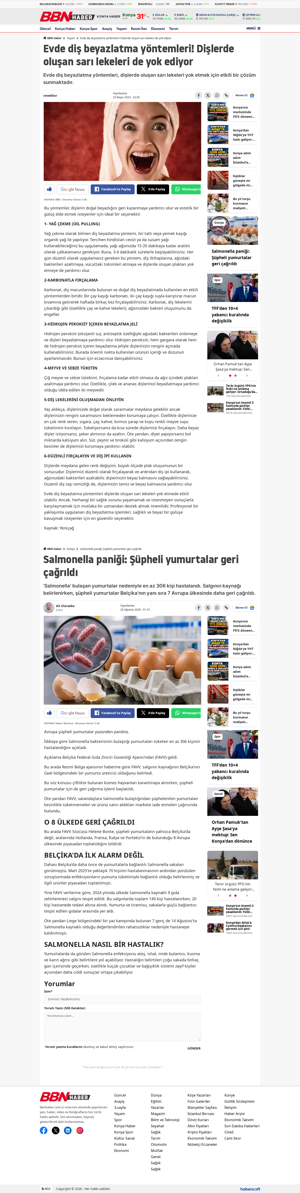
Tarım (173, 28)
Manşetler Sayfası (202, 1107)
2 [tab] (235, 376)
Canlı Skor (232, 1138)
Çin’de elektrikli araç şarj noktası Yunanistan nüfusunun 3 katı (233, 367)
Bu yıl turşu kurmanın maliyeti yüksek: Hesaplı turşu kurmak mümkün (243, 203)
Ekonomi (158, 28)
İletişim (230, 1107)
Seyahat (157, 1126)
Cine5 (229, 1132)
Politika (120, 1144)
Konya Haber (65, 28)
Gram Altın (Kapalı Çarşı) (217, 15)
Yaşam (121, 28)
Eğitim (156, 1101)
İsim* (48, 991)
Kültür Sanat (124, 1138)
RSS (47, 1189)
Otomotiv (159, 1144)
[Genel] (232, 801)
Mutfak (157, 1150)
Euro (180, 15)
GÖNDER (194, 1048)
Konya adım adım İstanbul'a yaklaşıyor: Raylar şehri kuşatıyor (242, 158)
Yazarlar (157, 1107)
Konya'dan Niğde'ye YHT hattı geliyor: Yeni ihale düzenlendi (243, 135)
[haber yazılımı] (250, 1188)
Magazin (158, 1113)
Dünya (71, 549)
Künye (229, 1095)
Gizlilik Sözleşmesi (239, 1101)
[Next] (247, 374)
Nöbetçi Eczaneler (202, 1144)
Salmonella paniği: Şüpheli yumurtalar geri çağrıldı (232, 257)
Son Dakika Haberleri (242, 1126)
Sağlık (156, 1132)
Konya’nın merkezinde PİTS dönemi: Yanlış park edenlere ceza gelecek (243, 112)
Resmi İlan (139, 28)
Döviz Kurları (198, 1119)
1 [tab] (230, 376)
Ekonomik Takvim (202, 1138)
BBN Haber (54, 38)
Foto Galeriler (199, 1101)
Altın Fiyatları (198, 1126)
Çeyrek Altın (255, 15)
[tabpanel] (232, 876)
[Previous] (218, 374)
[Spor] (232, 287)
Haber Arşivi (234, 1113)
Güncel (45, 28)
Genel (156, 1156)
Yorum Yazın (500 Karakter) (64, 1008)
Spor (118, 1119)
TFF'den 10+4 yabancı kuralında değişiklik (230, 315)
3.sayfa (120, 1107)
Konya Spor (89, 28)
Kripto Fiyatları (200, 1132)
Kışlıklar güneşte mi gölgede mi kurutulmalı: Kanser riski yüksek (242, 180)
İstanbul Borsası (201, 1113)
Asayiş (107, 28)
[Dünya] (232, 230)
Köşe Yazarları (199, 1095)
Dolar (159, 15)
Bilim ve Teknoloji (165, 1119)
